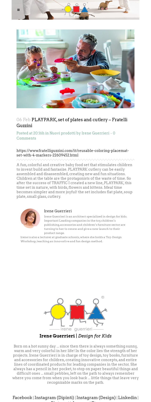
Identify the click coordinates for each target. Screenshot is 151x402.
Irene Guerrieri (95, 133)
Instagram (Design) (96, 397)
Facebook (22, 397)
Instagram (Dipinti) (54, 397)
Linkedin (127, 397)
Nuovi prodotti (63, 133)
